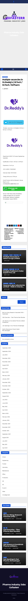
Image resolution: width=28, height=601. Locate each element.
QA (15, 269)
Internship (4, 467)
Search (4, 297)
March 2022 (5, 413)
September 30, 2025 (9, 518)
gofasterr (6, 88)
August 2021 (5, 437)
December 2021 (6, 423)
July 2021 (4, 441)
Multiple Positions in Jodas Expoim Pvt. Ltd (13, 272)
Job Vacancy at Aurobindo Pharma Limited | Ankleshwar (13, 546)
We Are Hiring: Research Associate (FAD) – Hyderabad (12, 516)
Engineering (6, 269)
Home (14, 598)
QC (18, 269)
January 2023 (5, 379)
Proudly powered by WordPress (9, 593)
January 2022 (5, 420)
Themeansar (13, 594)
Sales (3, 491)
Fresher (10, 283)
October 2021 (5, 430)
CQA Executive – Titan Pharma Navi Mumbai (13, 317)
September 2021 (6, 434)
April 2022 (5, 410)
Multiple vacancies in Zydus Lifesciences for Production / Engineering (19, 231)
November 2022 (6, 385)
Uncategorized (6, 495)
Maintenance (5, 470)
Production (11, 269)
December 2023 (6, 358)
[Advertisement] (14, 53)
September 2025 (6, 348)
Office (3, 474)
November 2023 (6, 361)
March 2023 (5, 372)
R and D (4, 488)
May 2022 (4, 406)
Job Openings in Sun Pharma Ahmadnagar (13, 325)
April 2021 (4, 448)
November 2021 (6, 427)
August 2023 (5, 365)
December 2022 (6, 382)
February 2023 (6, 375)
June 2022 (5, 403)
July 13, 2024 (7, 548)
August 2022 (5, 396)
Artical (4, 457)
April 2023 (5, 368)
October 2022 (5, 389)
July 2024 (4, 354)
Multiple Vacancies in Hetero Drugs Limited (11, 257)
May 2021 (4, 444)
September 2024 (6, 351)
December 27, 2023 (9, 563)
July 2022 (4, 399)
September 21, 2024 (9, 533)
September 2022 (6, 392)
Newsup (22, 593)
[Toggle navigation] (13, 69)
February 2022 (6, 417)
